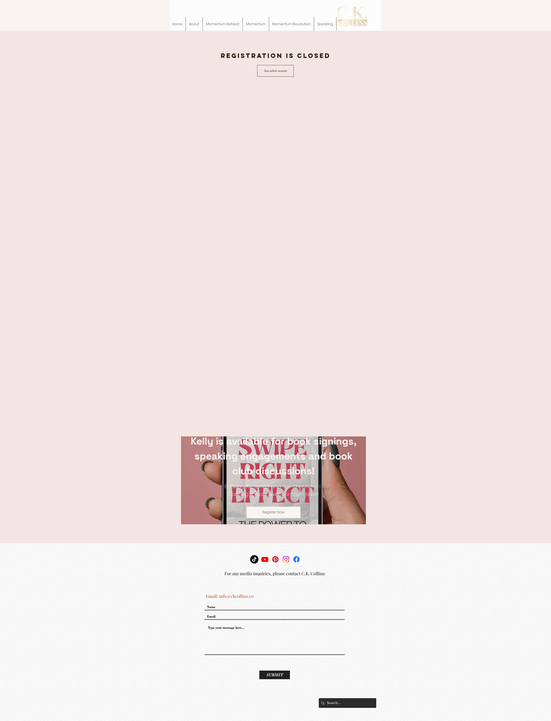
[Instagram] (286, 559)
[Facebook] (296, 559)
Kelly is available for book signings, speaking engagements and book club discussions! (275, 456)
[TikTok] (254, 559)
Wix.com (302, 703)
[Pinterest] (275, 559)
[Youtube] (265, 559)
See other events (275, 71)
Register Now (273, 512)
